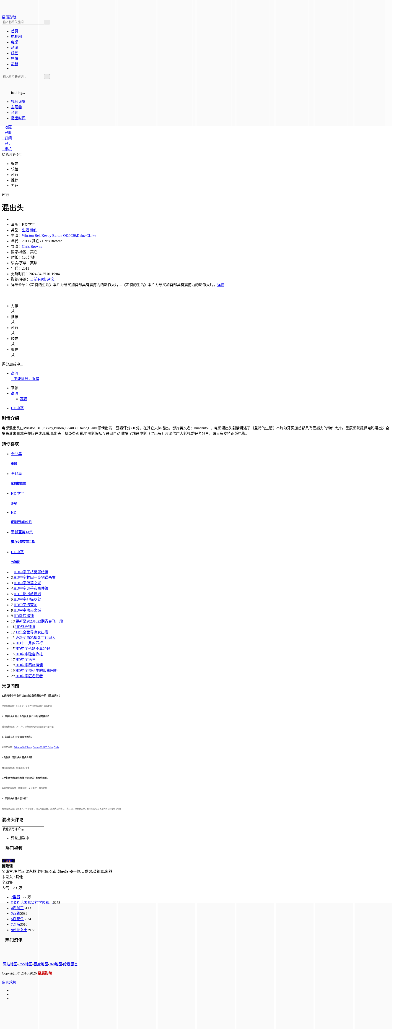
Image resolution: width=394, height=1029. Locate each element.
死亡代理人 (36, 638)
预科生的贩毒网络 (36, 670)
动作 (33, 230)
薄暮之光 (27, 583)
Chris (26, 246)
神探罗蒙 (27, 599)
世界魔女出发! (32, 632)
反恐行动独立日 (21, 522)
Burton (57, 235)
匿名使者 (29, 676)
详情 (220, 285)
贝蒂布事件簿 (31, 588)
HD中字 (17, 408)
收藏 (7, 127)
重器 (14, 463)
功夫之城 (27, 610)
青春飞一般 (39, 621)
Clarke (91, 235)
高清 (14, 373)
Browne (36, 246)
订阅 (7, 138)
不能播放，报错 (25, 379)
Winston (28, 235)
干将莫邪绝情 (31, 572)
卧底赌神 (24, 616)
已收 (7, 133)
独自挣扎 (29, 654)
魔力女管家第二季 (23, 542)
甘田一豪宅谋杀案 (35, 577)
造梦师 (25, 605)
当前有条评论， (45, 279)
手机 (7, 149)
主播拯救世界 (27, 594)
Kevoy (46, 235)
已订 (7, 144)
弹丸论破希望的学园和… (32, 902)
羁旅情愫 (29, 665)
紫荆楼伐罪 (18, 483)
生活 (25, 230)
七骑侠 (15, 562)
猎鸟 (26, 660)
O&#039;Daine (74, 235)
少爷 (14, 503)
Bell (38, 235)
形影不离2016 (33, 649)
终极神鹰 (25, 627)
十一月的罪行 (29, 643)
